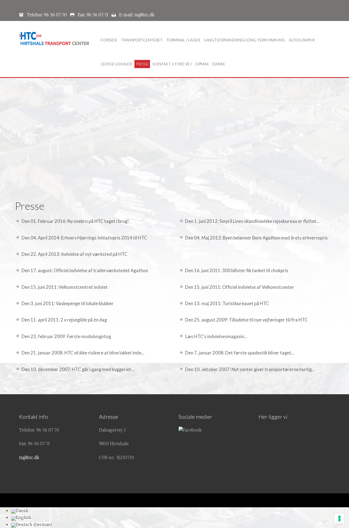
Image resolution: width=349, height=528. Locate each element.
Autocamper (302, 40)
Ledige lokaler (116, 64)
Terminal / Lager (183, 40)
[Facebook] (190, 430)
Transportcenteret (142, 40)
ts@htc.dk (29, 457)
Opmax (202, 64)
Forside (109, 40)
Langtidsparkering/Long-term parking (244, 40)
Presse (142, 64)
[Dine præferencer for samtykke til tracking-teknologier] (339, 518)
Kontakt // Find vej (171, 64)
